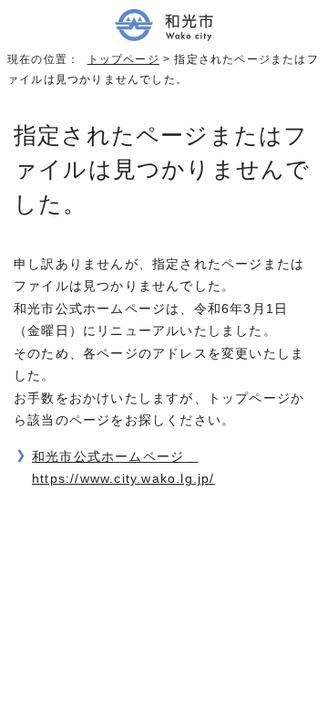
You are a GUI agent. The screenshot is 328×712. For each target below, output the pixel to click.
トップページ (123, 59)
